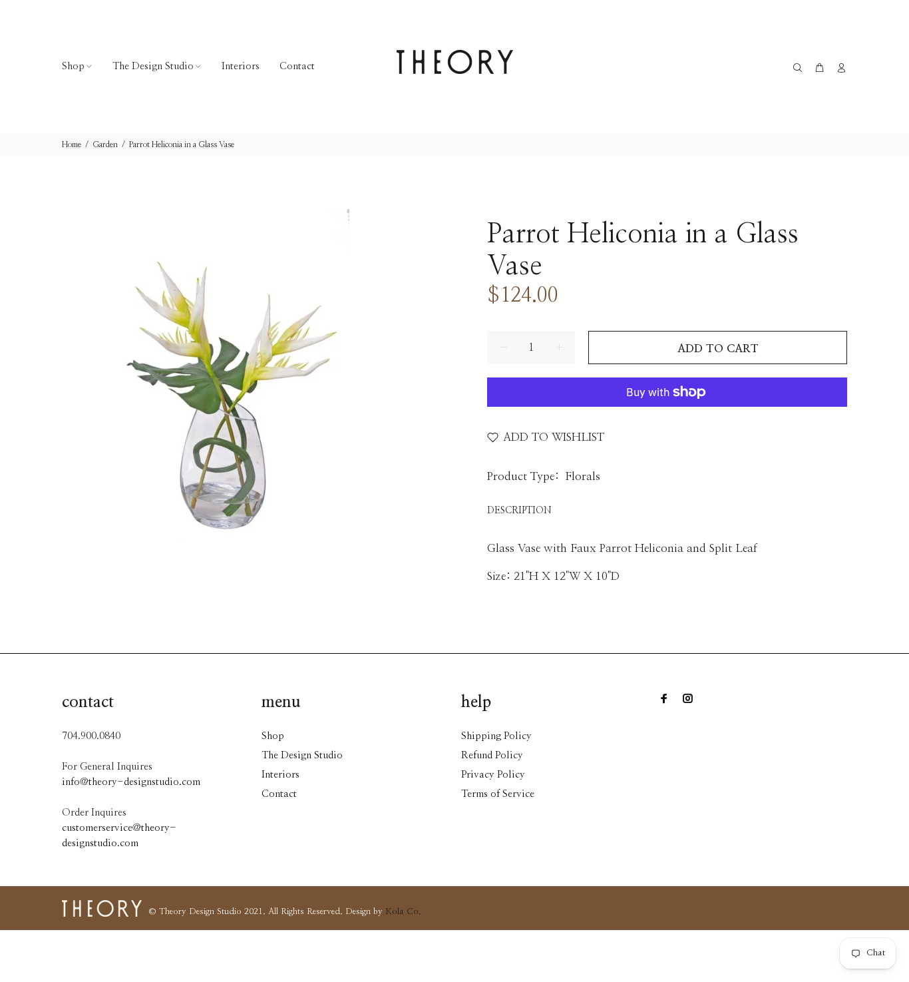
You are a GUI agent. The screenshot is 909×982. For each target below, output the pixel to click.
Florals (582, 476)
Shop (273, 736)
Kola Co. (403, 911)
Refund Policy (492, 755)
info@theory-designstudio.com (131, 782)
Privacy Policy (493, 775)
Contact (279, 794)
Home (71, 144)
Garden (105, 144)
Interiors (280, 775)
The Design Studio (302, 755)
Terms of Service (497, 794)
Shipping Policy (496, 736)
